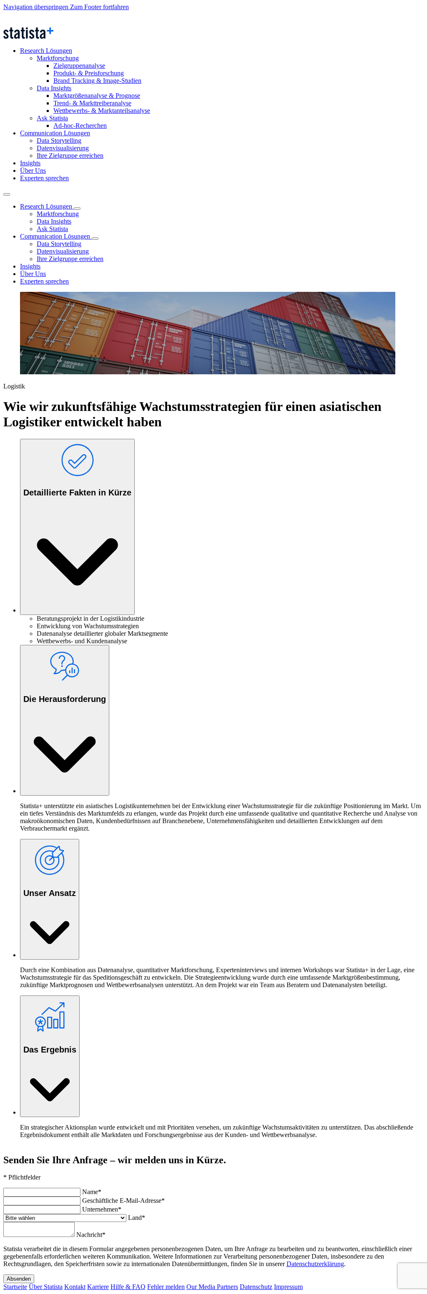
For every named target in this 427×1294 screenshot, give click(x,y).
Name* (91, 1191)
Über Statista (46, 1286)
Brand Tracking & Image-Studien (97, 80)
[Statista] (41, 23)
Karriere (98, 1286)
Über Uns (33, 170)
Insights (30, 163)
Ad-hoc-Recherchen (80, 125)
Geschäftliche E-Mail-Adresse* (123, 1200)
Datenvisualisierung (63, 148)
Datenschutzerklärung (315, 1263)
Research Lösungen (46, 50)
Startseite (15, 1286)
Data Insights (54, 88)
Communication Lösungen (55, 133)
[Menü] (6, 194)
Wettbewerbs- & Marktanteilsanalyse (101, 110)
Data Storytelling (59, 140)
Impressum (288, 1286)
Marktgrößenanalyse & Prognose (96, 95)
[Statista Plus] (28, 36)
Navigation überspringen (36, 6)
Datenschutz (256, 1286)
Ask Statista (52, 118)
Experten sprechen (44, 178)
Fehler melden (166, 1286)
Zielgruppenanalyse (79, 65)
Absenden (19, 1279)
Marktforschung (58, 58)
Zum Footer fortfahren (99, 6)
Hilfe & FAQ (128, 1286)
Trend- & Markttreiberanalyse (92, 103)
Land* (136, 1217)
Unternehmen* (101, 1209)
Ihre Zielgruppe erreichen (70, 155)
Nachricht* (90, 1234)
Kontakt (74, 1286)
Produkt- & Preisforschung (88, 73)
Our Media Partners (212, 1286)
